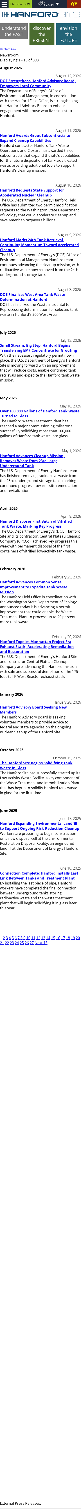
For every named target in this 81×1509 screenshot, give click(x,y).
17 (63, 937)
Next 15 (41, 942)
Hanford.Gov (8, 49)
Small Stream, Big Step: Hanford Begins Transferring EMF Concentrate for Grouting (38, 348)
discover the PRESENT (42, 34)
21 (2, 942)
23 (12, 942)
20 (78, 937)
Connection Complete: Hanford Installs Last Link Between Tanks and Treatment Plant (39, 876)
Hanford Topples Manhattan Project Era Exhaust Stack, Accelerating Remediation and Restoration (37, 646)
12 (38, 937)
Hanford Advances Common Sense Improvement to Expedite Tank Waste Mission (33, 587)
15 (53, 937)
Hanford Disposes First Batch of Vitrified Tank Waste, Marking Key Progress (36, 524)
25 (22, 942)
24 (17, 942)
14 (48, 937)
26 (27, 942)
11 (33, 937)
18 (68, 937)
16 (58, 937)
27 (32, 942)
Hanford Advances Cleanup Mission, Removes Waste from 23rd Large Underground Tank (32, 460)
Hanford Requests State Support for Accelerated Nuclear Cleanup (32, 193)
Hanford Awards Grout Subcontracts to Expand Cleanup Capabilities (35, 138)
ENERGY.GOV (20, 4)
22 (7, 942)
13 (43, 937)
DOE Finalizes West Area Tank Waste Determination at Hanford (32, 297)
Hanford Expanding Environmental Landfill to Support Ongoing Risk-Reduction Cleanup (39, 826)
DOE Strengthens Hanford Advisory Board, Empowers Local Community (38, 83)
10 (28, 937)
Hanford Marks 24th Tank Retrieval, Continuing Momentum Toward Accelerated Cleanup (39, 244)
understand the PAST (14, 31)
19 (73, 937)
